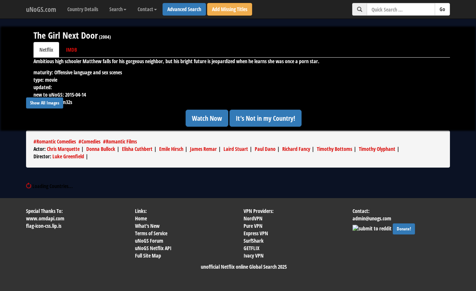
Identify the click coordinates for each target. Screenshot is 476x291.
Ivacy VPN (254, 255)
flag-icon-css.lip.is (43, 225)
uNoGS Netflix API (153, 248)
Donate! (404, 229)
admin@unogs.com (372, 218)
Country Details (82, 9)
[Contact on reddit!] (373, 228)
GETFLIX (252, 248)
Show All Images (44, 103)
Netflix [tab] (46, 49)
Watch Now (207, 118)
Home (141, 218)
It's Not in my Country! (265, 118)
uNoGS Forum (149, 240)
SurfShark (254, 240)
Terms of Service (151, 233)
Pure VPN (253, 225)
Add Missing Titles (229, 9)
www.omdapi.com (45, 218)
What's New (147, 225)
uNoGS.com (41, 9)
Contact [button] (145, 9)
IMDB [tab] (71, 49)
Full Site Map (148, 255)
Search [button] (116, 9)
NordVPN (253, 218)
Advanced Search (184, 9)
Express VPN (256, 233)
